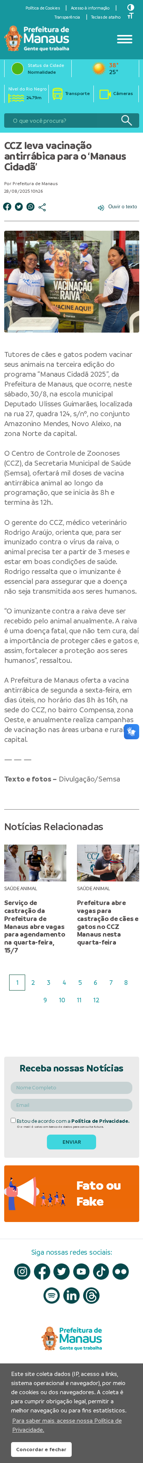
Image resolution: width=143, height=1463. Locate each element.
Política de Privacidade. (100, 1121)
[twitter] (61, 1271)
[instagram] (22, 1271)
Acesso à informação (90, 8)
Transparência (67, 17)
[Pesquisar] (126, 120)
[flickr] (120, 1271)
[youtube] (81, 1271)
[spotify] (51, 1295)
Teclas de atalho (106, 17)
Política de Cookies (43, 8)
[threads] (91, 1295)
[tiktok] (101, 1271)
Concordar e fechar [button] (41, 1449)
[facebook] (42, 1271)
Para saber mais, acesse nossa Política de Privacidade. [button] (67, 1425)
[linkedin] (71, 1295)
